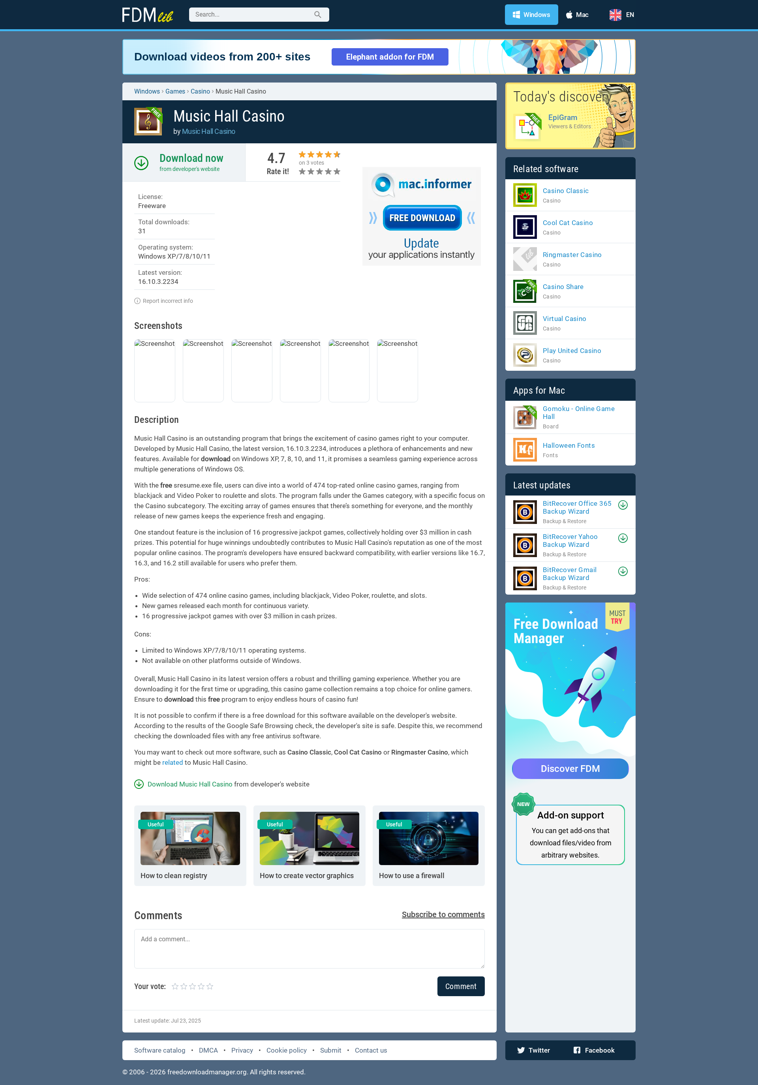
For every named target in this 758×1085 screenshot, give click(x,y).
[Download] (623, 505)
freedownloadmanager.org (207, 1072)
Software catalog (160, 1050)
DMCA (208, 1050)
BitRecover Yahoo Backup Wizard (570, 540)
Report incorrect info (168, 301)
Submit (330, 1050)
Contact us (371, 1050)
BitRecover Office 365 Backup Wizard (577, 507)
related (172, 762)
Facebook (600, 1050)
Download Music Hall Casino (190, 784)
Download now (191, 158)
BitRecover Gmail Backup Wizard (570, 574)
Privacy (242, 1050)
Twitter (539, 1050)
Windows (147, 91)
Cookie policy (286, 1050)
